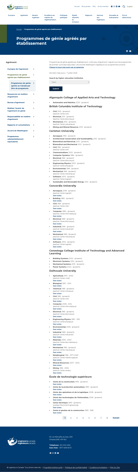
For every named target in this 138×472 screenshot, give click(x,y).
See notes (57, 196)
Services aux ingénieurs (101, 17)
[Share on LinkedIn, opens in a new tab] (127, 51)
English (130, 6)
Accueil (19, 29)
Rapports (88, 15)
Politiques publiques (63, 16)
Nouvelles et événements (113, 16)
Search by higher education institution (66, 78)
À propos (11, 15)
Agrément (24, 15)
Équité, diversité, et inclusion (75, 18)
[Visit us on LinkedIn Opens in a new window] (116, 7)
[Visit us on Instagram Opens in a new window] (114, 7)
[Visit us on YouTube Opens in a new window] (119, 7)
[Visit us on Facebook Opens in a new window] (112, 7)
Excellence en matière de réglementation (50, 17)
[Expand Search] (124, 7)
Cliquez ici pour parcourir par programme (66, 67)
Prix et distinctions (126, 16)
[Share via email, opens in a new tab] (130, 51)
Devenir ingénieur (35, 16)
